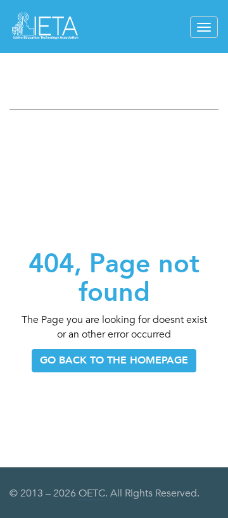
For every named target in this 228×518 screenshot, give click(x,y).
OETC (92, 493)
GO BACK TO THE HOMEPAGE (114, 360)
